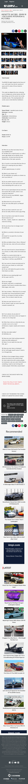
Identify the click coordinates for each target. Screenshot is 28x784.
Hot (10, 416)
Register (11, 1)
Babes (11, 10)
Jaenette (8, 418)
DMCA (21, 766)
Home (2, 10)
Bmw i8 (12, 418)
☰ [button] (22, 6)
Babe (14, 416)
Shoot (22, 414)
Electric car (4, 423)
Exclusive (11, 414)
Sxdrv (9, 421)
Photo (3, 416)
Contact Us (17, 766)
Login (6, 1)
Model (7, 416)
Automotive (6, 10)
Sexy (21, 416)
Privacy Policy (8, 766)
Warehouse (4, 421)
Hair (15, 414)
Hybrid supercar (19, 421)
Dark (18, 414)
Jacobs (3, 418)
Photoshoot (18, 418)
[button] (13, 31)
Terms (13, 766)
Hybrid (13, 421)
